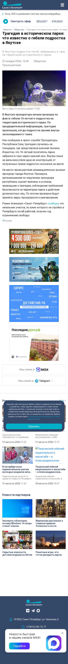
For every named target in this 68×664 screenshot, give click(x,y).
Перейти (19, 646)
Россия (7, 220)
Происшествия (11, 65)
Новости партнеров (16, 495)
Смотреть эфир (21, 21)
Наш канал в (27, 369)
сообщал (53, 203)
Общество (40, 61)
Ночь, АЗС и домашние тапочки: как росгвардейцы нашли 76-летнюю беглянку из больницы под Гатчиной (35, 14)
